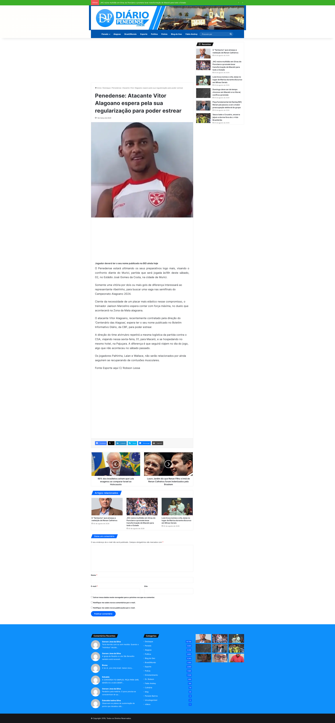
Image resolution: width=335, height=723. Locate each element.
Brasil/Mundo (130, 34)
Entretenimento (151, 675)
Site (146, 586)
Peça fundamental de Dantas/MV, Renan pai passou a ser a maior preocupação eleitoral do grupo (227, 105)
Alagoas (117, 34)
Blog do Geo (176, 34)
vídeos (147, 704)
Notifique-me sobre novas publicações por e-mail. (114, 608)
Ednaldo (106, 677)
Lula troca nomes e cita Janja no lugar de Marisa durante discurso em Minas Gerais (134, 3)
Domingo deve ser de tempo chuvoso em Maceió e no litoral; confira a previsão (227, 92)
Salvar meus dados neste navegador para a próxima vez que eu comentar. (124, 597)
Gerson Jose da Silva (111, 641)
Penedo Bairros (151, 696)
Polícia (164, 34)
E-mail (94, 586)
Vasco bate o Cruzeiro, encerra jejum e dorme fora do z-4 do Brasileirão (226, 117)
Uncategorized (151, 700)
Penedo (105, 34)
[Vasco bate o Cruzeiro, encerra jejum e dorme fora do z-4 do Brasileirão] (203, 118)
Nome (94, 575)
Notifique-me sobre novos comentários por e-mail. (114, 603)
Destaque (107, 88)
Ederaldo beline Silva (111, 700)
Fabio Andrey (191, 34)
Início (99, 88)
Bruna (104, 665)
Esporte (143, 34)
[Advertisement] (142, 60)
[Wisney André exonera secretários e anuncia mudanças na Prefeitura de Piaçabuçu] (236, 658)
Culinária (148, 688)
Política (154, 34)
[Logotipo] (167, 18)
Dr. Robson (149, 679)
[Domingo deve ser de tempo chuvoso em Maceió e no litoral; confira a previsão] (203, 93)
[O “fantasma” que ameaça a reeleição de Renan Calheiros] (107, 506)
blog (146, 692)
